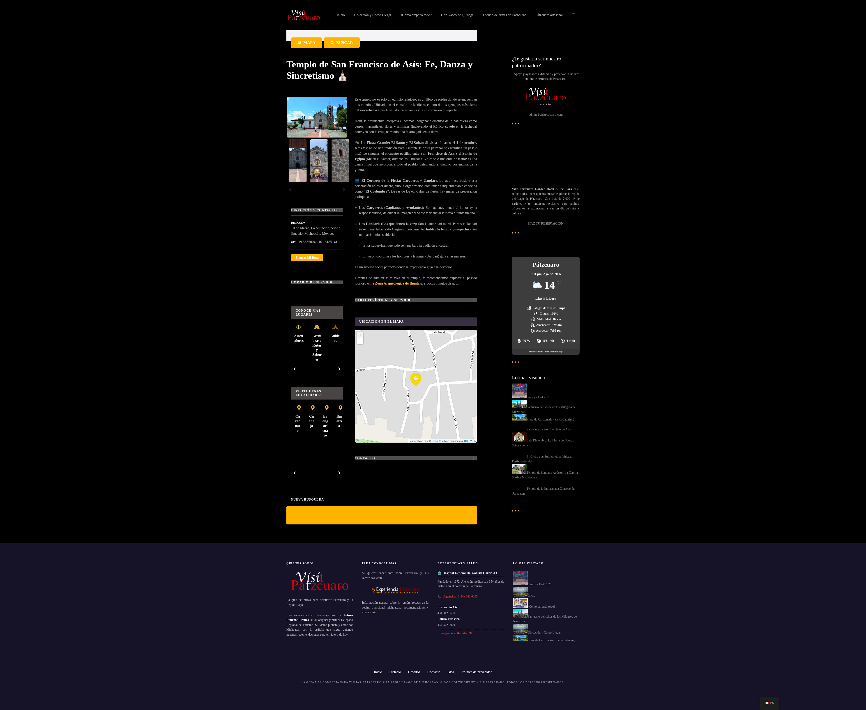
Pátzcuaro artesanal (549, 15)
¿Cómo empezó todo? (416, 15)
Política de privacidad (477, 672)
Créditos (414, 672)
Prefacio (395, 672)
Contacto (433, 672)
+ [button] (360, 335)
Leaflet (412, 441)
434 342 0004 (446, 625)
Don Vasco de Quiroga (457, 15)
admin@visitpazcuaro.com (546, 114)
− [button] (360, 340)
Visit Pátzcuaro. (491, 682)
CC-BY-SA (470, 441)
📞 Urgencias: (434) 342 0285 (458, 596)
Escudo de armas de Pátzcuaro (504, 15)
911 (471, 633)
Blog (450, 672)
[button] (290, 189)
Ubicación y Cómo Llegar (372, 15)
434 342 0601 (446, 613)
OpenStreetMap (440, 441)
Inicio (341, 15)
